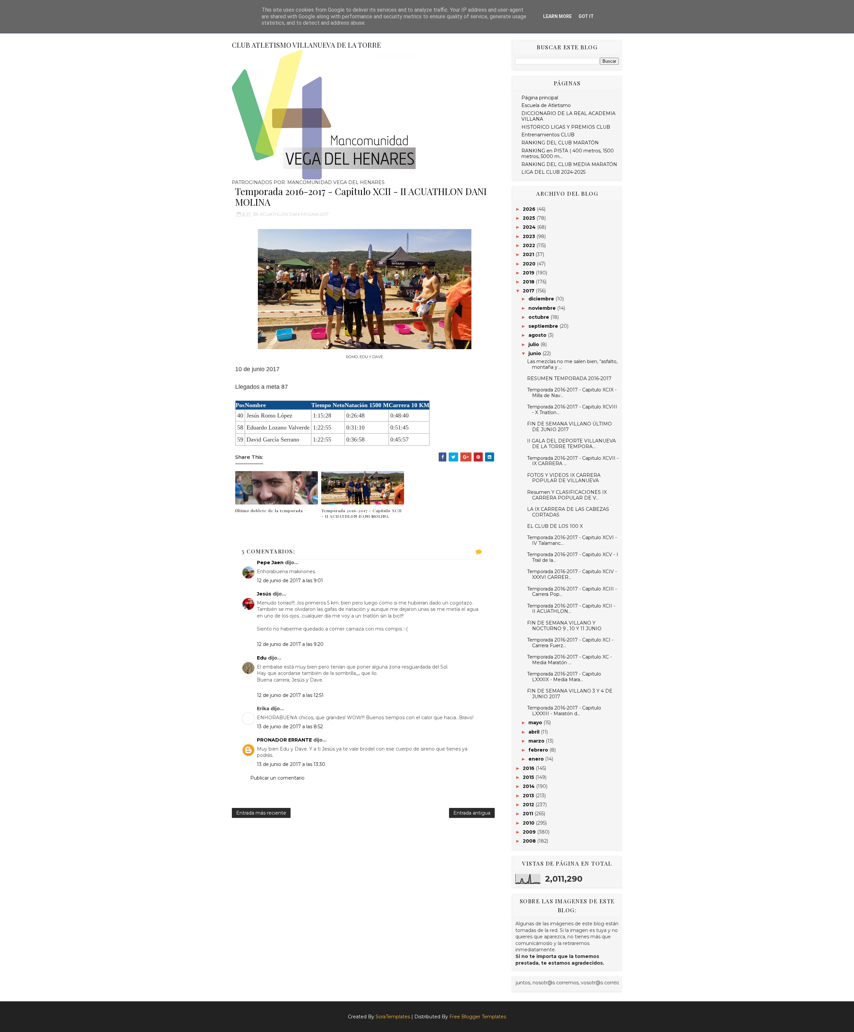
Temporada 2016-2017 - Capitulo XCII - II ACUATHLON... (571, 609)
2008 (530, 841)
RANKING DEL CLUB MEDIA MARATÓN (569, 164)
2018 (529, 282)
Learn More (557, 16)
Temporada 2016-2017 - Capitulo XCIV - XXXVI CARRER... (572, 574)
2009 (530, 832)
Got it (586, 16)
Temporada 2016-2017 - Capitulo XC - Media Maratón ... (569, 660)
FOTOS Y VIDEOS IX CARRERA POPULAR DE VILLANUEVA (563, 478)
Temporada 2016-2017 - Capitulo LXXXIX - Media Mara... (564, 677)
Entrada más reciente (261, 813)
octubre (539, 317)
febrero (538, 750)
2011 (528, 814)
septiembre (543, 326)
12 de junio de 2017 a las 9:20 (290, 644)
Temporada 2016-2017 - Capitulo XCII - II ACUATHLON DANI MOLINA (361, 513)
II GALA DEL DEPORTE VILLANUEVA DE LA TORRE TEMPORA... (571, 443)
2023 (529, 236)
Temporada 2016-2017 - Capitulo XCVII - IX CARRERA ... (572, 461)
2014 (529, 786)
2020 (530, 264)
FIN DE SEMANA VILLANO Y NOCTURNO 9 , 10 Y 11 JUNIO (564, 626)
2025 (529, 218)
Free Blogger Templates (477, 1017)
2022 (529, 245)
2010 (529, 823)
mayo (535, 723)
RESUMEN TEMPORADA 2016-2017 (569, 378)
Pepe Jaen (270, 563)
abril (534, 732)
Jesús (264, 594)
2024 (530, 227)
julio (534, 344)
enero (536, 759)
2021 (529, 254)
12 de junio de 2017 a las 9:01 (290, 581)
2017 (529, 291)
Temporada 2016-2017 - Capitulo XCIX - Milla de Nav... (571, 392)
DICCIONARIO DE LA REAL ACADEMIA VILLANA (568, 116)
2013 (529, 796)
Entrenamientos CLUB (547, 135)
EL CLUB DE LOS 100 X (555, 526)
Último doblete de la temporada (269, 510)
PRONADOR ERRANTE (284, 740)
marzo (537, 741)
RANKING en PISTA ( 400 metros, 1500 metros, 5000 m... (567, 153)
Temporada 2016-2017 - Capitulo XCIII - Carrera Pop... (572, 592)
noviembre (542, 308)
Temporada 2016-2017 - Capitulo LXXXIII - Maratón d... (564, 711)
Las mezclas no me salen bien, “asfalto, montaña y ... (572, 364)
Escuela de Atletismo (546, 105)
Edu (262, 658)
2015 (529, 777)
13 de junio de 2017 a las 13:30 (291, 764)
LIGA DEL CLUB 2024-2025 (553, 172)
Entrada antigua (471, 813)
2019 (529, 273)
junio (535, 353)
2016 (529, 768)
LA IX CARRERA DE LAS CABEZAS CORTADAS (568, 512)
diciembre (541, 299)
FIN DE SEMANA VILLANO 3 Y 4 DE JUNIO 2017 (569, 694)
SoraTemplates (393, 1017)
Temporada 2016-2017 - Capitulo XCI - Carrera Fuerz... (570, 643)
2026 (530, 209)
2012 (529, 805)
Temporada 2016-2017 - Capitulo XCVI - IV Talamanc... (572, 540)
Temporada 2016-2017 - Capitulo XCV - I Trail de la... (572, 557)
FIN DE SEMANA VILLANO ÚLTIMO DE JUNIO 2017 (569, 426)
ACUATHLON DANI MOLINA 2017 (294, 214)
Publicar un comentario (277, 778)
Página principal (539, 98)
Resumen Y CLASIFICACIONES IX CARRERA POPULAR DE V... (567, 495)
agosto (538, 335)
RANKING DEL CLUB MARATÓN (560, 143)
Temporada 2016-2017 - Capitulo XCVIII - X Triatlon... (572, 409)
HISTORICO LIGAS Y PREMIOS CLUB (565, 127)
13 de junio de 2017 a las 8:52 (290, 727)
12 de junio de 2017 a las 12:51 (290, 695)
